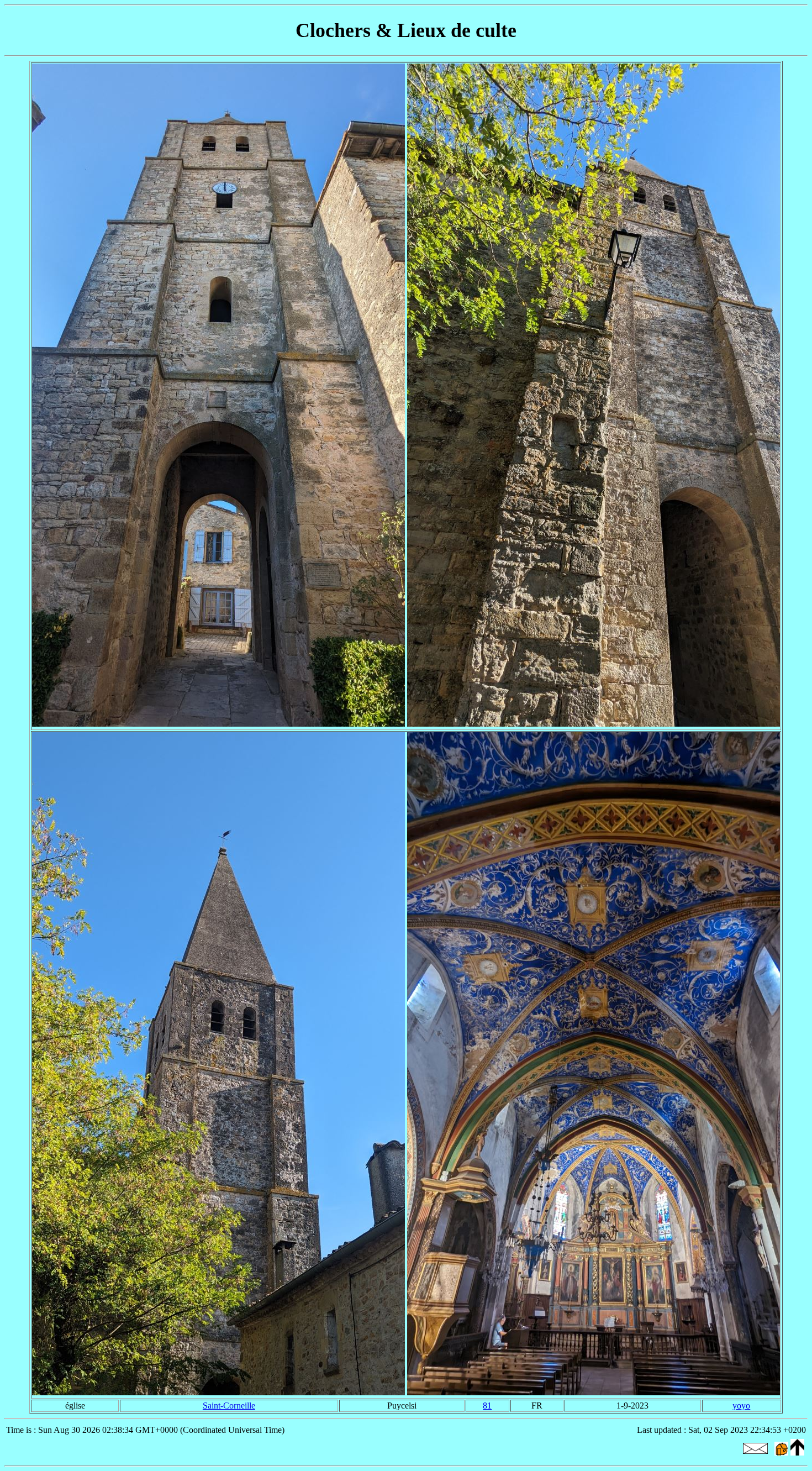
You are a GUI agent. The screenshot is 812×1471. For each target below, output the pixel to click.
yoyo (741, 1405)
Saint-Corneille (229, 1405)
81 (487, 1405)
